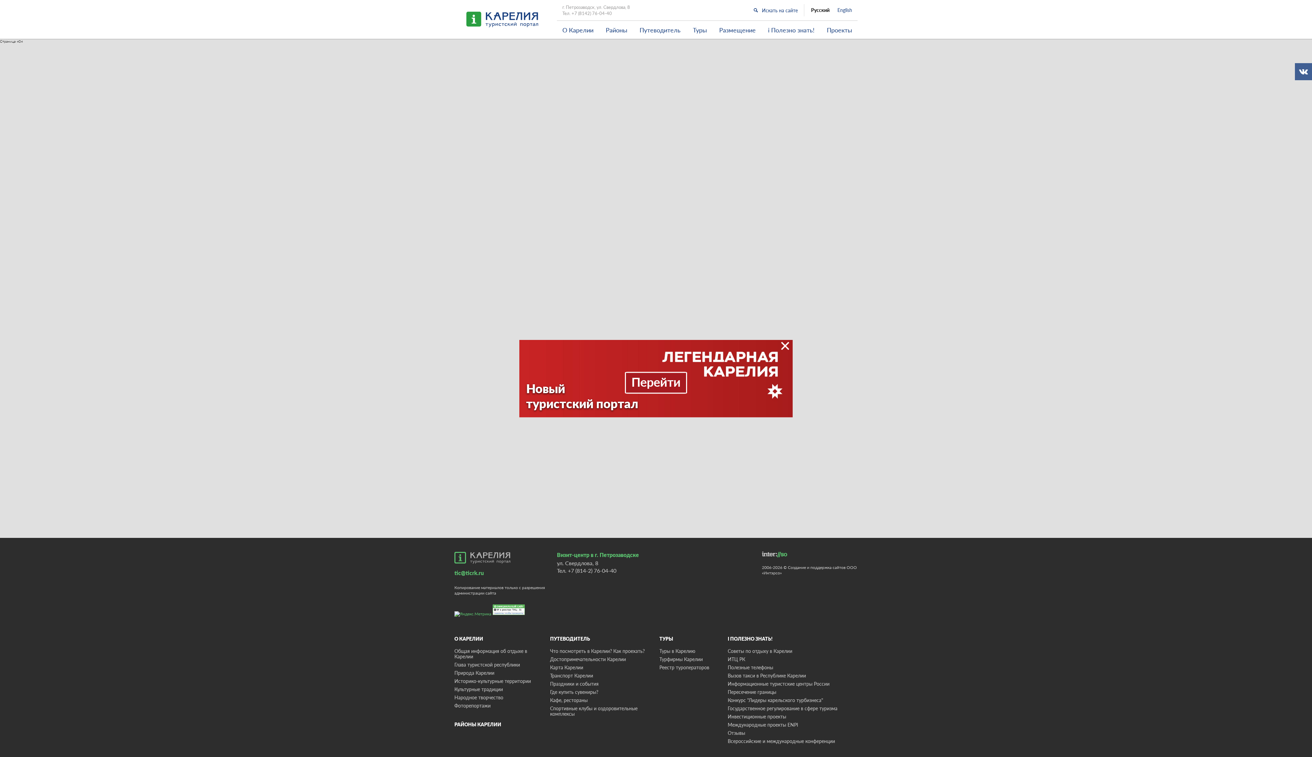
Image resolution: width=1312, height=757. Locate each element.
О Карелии (577, 30)
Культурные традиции (478, 689)
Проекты (839, 30)
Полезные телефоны (750, 667)
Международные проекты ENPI (763, 725)
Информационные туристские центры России (779, 684)
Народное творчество (478, 697)
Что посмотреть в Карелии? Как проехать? (597, 651)
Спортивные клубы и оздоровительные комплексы (594, 711)
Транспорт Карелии (571, 676)
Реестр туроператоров (684, 667)
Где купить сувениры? (574, 692)
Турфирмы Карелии (681, 659)
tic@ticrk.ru (469, 573)
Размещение (737, 30)
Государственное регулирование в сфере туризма (782, 708)
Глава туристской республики (487, 665)
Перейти (656, 381)
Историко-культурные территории (492, 681)
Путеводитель (660, 30)
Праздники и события (574, 684)
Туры (700, 30)
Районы (616, 30)
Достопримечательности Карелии (588, 659)
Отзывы (736, 733)
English (844, 10)
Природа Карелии (474, 673)
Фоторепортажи (472, 706)
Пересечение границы (752, 692)
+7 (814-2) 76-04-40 (592, 570)
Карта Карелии (566, 667)
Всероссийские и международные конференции (781, 741)
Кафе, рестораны (569, 700)
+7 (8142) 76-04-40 (592, 13)
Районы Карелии (477, 724)
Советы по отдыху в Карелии (760, 651)
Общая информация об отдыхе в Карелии (490, 653)
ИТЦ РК (736, 659)
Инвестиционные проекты (757, 716)
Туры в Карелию (677, 651)
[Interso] (774, 554)
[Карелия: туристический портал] (482, 558)
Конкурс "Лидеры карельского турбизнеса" (775, 700)
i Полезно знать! (791, 30)
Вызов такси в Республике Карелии (767, 676)
